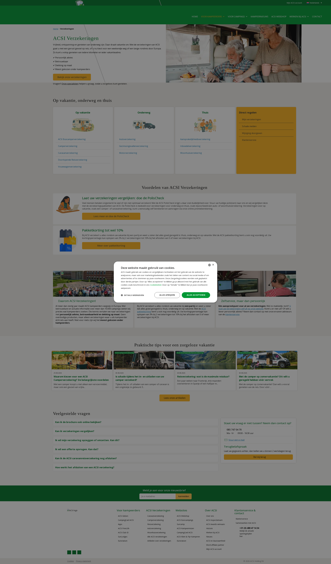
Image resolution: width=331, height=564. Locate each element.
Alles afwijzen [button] (167, 295)
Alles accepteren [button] (196, 295)
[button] (132, 295)
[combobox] (209, 265)
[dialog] (165, 282)
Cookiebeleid (155, 284)
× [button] (213, 265)
